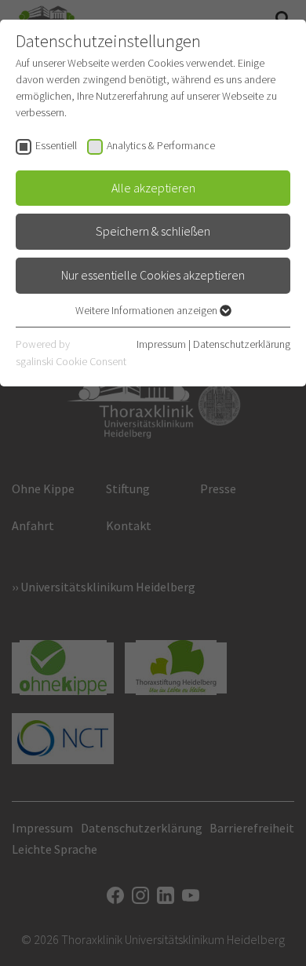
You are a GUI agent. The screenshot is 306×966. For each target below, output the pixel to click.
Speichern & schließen (153, 231)
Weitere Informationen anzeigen (147, 310)
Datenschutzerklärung (241, 344)
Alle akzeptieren (153, 188)
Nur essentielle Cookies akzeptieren (153, 275)
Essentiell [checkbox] (56, 145)
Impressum (161, 344)
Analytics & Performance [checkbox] (161, 145)
